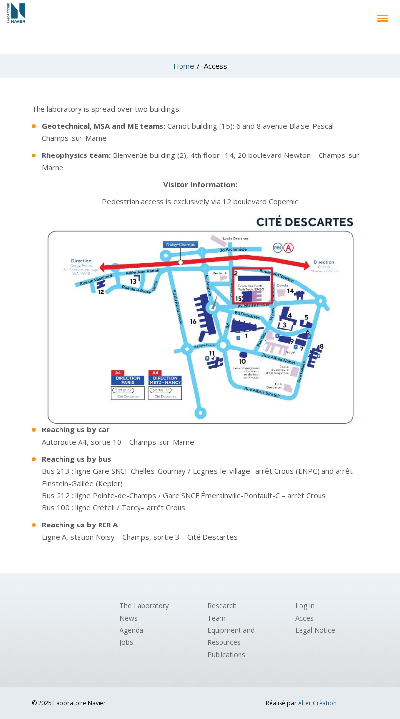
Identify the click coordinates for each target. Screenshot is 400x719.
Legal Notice (315, 630)
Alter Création (317, 703)
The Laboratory (144, 605)
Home (183, 66)
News (129, 617)
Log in (305, 605)
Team (216, 617)
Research (222, 605)
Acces (304, 617)
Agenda (131, 630)
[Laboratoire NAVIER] (16, 15)
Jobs (126, 642)
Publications (226, 654)
